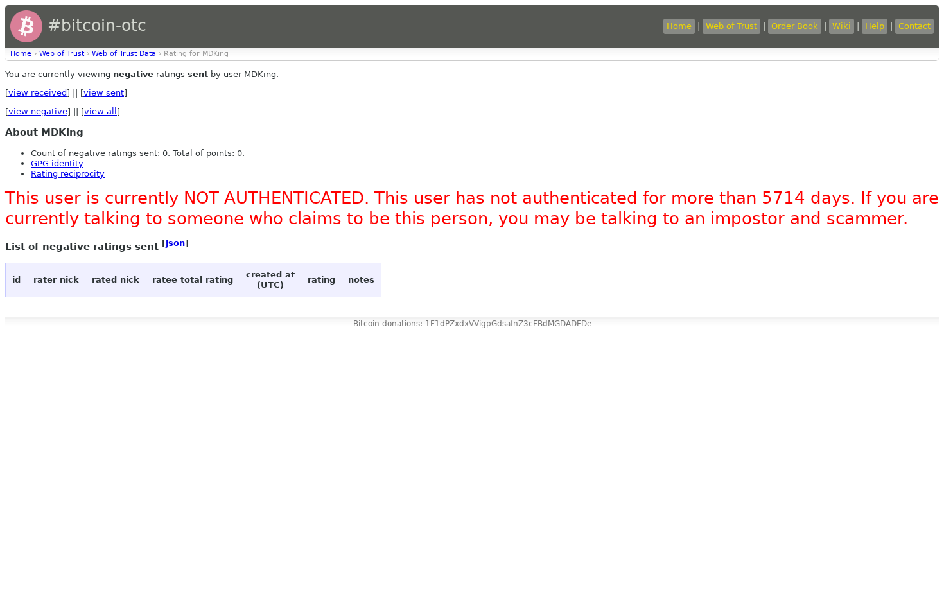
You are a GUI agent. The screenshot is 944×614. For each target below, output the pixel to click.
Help (874, 26)
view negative (37, 111)
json (175, 243)
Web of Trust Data (124, 53)
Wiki (841, 26)
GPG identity (57, 163)
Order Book (794, 26)
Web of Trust (731, 26)
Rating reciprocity (68, 174)
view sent (103, 93)
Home (679, 26)
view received (37, 93)
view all (100, 111)
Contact (914, 26)
